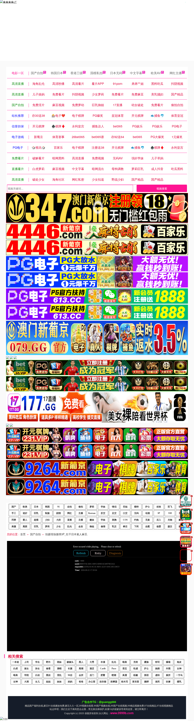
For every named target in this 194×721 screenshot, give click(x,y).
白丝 (37, 675)
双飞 (170, 506)
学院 (26, 675)
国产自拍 (37, 73)
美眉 (124, 675)
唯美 (124, 662)
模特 (136, 506)
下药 (136, 526)
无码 (136, 513)
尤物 (170, 520)
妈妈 (70, 681)
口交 (125, 513)
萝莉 (92, 506)
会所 (81, 675)
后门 (92, 675)
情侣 (114, 506)
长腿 (70, 668)
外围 (168, 668)
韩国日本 (57, 73)
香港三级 (76, 73)
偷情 (103, 526)
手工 (14, 513)
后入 (158, 520)
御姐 (92, 526)
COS (125, 520)
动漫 (147, 513)
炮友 (179, 662)
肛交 (103, 513)
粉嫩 (135, 675)
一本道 (15, 662)
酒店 (92, 668)
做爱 (158, 526)
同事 (14, 520)
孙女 (37, 668)
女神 (179, 668)
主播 (80, 513)
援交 (170, 526)
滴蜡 (59, 668)
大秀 (92, 662)
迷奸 (25, 513)
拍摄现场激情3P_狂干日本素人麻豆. (66, 534)
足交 (114, 513)
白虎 (15, 668)
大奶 (58, 520)
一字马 (179, 675)
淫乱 (59, 675)
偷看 (48, 668)
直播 (69, 520)
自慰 (147, 526)
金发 (80, 526)
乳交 (114, 526)
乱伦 (69, 526)
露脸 (146, 662)
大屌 (26, 681)
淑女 (26, 668)
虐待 (157, 675)
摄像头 (70, 662)
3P (158, 513)
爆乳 (179, 681)
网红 (69, 513)
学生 (37, 662)
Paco (114, 668)
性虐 (135, 668)
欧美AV (156, 73)
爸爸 (81, 681)
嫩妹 (92, 520)
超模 (36, 520)
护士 (147, 506)
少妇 (47, 520)
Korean (91, 513)
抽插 (157, 668)
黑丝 (48, 675)
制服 (47, 513)
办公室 (91, 681)
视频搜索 (161, 188)
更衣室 (135, 681)
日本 (36, 506)
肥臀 (103, 675)
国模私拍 (96, 73)
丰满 (103, 662)
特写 (157, 662)
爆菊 (168, 662)
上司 (26, 662)
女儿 (37, 681)
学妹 (103, 506)
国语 (146, 675)
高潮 (81, 668)
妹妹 (59, 681)
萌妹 (59, 662)
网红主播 (176, 73)
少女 (58, 526)
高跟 (25, 526)
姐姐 (48, 681)
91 (58, 506)
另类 (135, 662)
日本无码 (116, 73)
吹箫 (168, 681)
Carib (103, 668)
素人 (25, 520)
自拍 (69, 506)
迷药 (157, 681)
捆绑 (146, 681)
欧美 (25, 506)
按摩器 (113, 681)
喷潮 (114, 675)
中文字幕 (136, 73)
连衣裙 (102, 681)
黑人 (81, 662)
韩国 (47, 506)
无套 (147, 520)
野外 (48, 662)
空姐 (125, 506)
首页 (23, 534)
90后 (70, 675)
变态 (124, 668)
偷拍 (80, 506)
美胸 (114, 520)
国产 (14, 506)
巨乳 (36, 513)
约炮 (136, 520)
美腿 (14, 526)
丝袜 (158, 506)
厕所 (168, 675)
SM (170, 513)
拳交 (125, 526)
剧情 (58, 513)
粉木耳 (124, 681)
